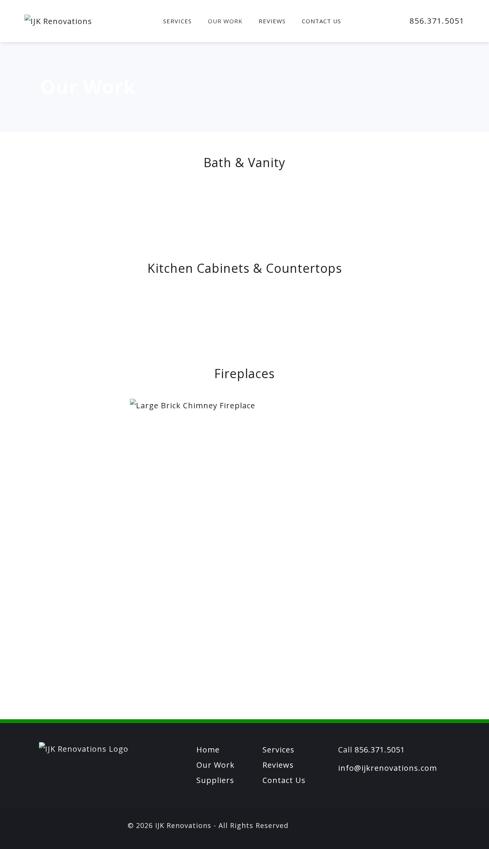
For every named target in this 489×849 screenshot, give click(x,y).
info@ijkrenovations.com (387, 768)
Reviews (272, 21)
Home (208, 749)
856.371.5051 (437, 21)
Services (177, 21)
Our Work (225, 21)
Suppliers (215, 780)
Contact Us (321, 21)
